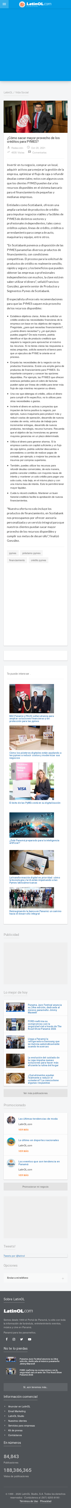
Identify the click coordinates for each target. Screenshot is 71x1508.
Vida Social (22, 92)
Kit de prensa (15, 1430)
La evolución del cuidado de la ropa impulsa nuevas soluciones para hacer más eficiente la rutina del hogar (43, 1061)
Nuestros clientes (17, 1420)
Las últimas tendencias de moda (38, 1118)
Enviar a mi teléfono (17, 1277)
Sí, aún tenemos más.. (35, 1387)
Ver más (23, 1129)
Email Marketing (17, 1411)
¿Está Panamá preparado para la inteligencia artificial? (34, 841)
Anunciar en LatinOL (19, 1406)
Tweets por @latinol (14, 1255)
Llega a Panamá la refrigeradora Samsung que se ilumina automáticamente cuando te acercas (43, 1043)
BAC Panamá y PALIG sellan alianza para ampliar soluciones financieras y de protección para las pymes (31, 718)
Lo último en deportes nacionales (38, 1140)
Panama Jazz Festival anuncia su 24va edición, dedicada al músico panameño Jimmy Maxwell (45, 1009)
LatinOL (8, 92)
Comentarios (37, 152)
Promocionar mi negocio (35, 1186)
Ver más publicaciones (35, 1093)
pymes (12, 553)
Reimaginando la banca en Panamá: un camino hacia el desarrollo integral (35, 912)
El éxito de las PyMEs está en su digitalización (35, 803)
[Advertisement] (35, 44)
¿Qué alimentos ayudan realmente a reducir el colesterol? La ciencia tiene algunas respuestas (43, 1079)
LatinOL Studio (16, 1416)
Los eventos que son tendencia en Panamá (39, 1163)
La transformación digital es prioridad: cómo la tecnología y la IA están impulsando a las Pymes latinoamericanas (34, 880)
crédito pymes (38, 560)
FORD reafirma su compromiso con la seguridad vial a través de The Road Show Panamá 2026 (44, 1025)
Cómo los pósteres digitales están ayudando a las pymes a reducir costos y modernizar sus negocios (35, 755)
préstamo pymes (31, 553)
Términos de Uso (29, 1501)
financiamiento (17, 560)
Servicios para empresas (21, 1425)
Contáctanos (15, 1435)
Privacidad (45, 1501)
